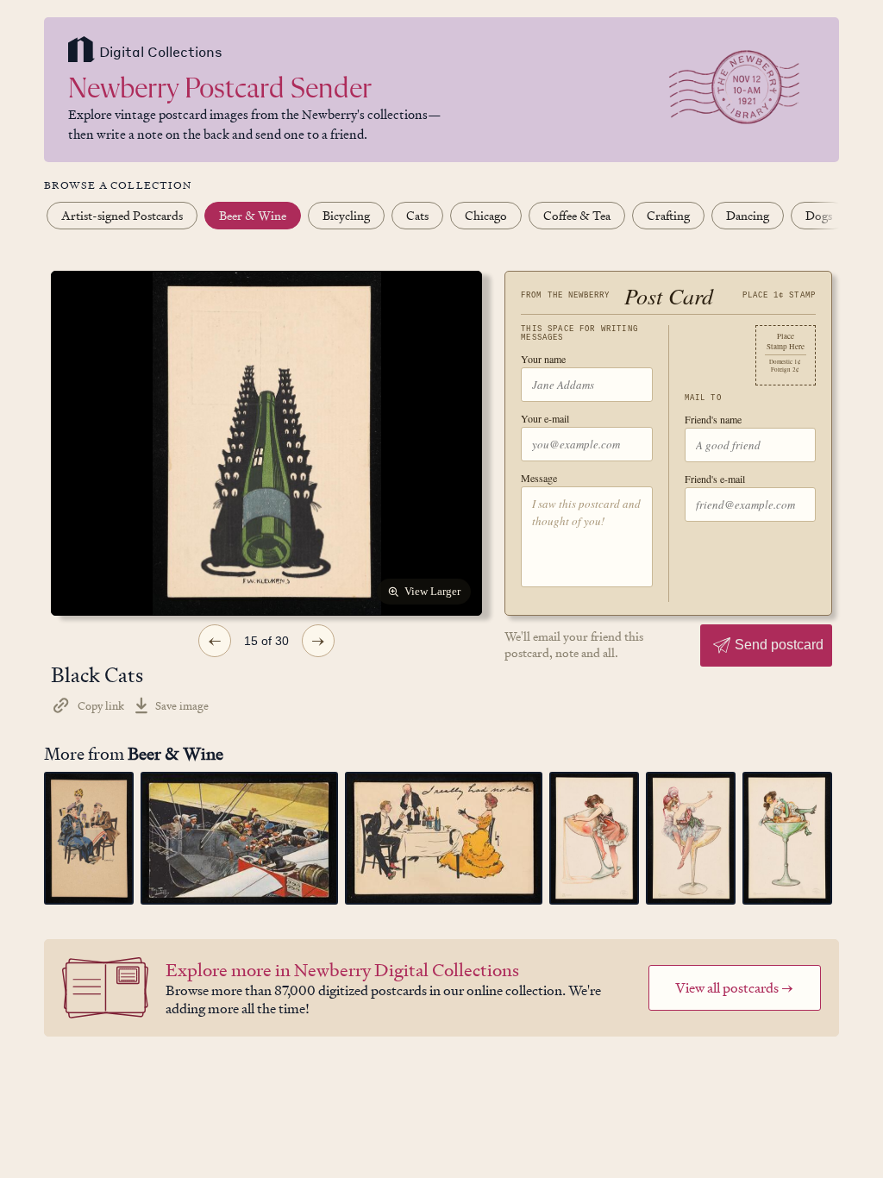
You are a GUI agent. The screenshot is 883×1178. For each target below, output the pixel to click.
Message (539, 478)
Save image (182, 705)
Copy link (101, 705)
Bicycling (346, 215)
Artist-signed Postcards (122, 215)
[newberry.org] (81, 51)
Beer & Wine (252, 215)
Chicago (486, 215)
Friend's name (713, 419)
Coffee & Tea (577, 215)
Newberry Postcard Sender (220, 89)
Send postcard (779, 644)
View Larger (432, 591)
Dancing (747, 215)
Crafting (668, 215)
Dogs (818, 215)
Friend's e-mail (715, 479)
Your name (543, 359)
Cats (417, 215)
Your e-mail (545, 418)
